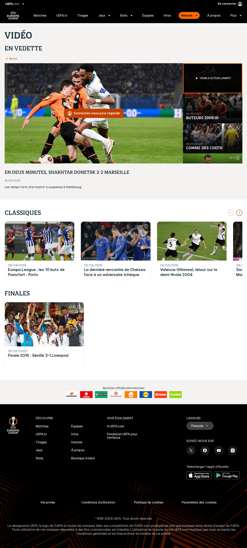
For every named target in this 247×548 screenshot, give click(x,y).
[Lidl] (146, 394)
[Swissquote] (116, 394)
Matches (42, 426)
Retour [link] (13, 58)
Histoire (76, 442)
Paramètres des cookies (199, 502)
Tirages (41, 442)
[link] (40, 15)
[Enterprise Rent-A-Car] (101, 394)
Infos (75, 434)
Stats (39, 458)
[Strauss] (86, 394)
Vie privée (48, 502)
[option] (212, 78)
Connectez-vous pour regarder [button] (97, 113)
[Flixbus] (175, 394)
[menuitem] (40, 15)
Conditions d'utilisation (98, 502)
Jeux (39, 450)
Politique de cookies (148, 502)
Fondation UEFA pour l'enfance (122, 435)
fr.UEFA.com (115, 426)
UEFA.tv (41, 434)
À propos (78, 450)
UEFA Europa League (13, 15)
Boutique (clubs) (83, 458)
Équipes (77, 426)
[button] (104, 15)
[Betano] (160, 394)
